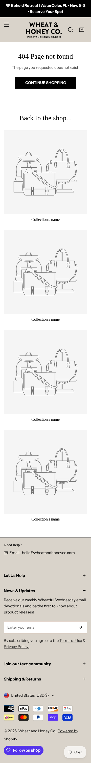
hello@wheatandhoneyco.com (48, 552)
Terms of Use (70, 640)
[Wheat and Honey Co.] (44, 29)
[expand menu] (6, 24)
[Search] (70, 29)
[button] (81, 29)
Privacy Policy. (16, 646)
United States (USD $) (30, 695)
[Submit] (81, 627)
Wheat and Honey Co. (37, 730)
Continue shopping (45, 82)
